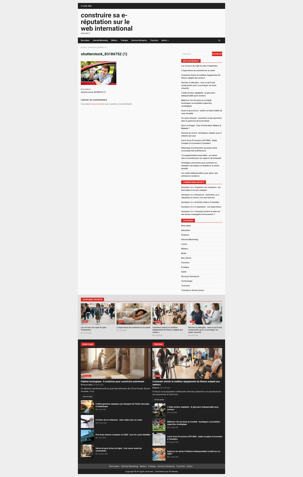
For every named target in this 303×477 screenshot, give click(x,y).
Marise (156, 388)
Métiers (114, 40)
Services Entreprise (139, 40)
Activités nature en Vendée (207, 202)
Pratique (124, 40)
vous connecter (98, 104)
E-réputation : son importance (208, 207)
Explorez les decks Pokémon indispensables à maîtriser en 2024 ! (158, 454)
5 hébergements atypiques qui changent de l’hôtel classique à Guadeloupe (87, 406)
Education (185, 230)
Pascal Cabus (88, 385)
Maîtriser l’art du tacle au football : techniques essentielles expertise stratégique (196, 103)
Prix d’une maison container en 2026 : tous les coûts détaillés (87, 436)
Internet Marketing (100, 40)
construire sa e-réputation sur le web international (107, 21)
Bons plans (85, 40)
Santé (183, 272)
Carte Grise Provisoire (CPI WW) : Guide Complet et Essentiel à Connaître (158, 439)
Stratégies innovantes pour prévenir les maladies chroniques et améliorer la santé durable (200, 166)
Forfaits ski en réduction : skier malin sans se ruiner (87, 421)
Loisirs (184, 244)
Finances (185, 235)
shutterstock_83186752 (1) (93, 90)
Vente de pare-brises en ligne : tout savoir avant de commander (87, 451)
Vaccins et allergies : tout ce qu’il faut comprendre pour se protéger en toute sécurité (198, 85)
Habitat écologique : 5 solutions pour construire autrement (116, 363)
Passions (185, 262)
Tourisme (154, 40)
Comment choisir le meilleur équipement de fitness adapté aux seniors (169, 314)
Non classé (186, 258)
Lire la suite (87, 396)
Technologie (186, 281)
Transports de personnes (192, 290)
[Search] (219, 40)
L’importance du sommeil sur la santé (198, 70)
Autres (164, 40)
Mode (183, 253)
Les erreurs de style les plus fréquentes (199, 66)
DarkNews (160, 471)
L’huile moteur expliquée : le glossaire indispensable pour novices (158, 409)
